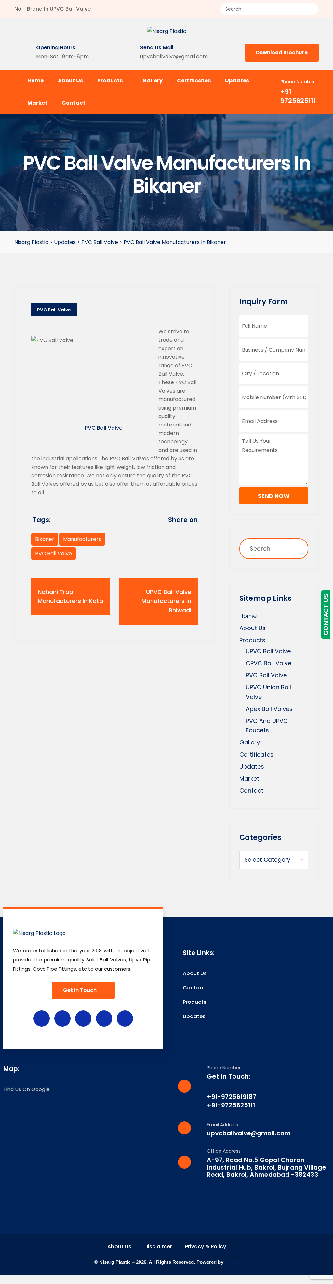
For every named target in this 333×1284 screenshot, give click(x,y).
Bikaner (44, 539)
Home (35, 80)
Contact (74, 103)
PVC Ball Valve (54, 310)
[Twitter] (62, 1018)
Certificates (194, 80)
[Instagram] (83, 1018)
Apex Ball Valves (269, 709)
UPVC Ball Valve (268, 651)
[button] (166, 1279)
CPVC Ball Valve (268, 663)
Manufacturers (82, 539)
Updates (237, 80)
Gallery (152, 80)
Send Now (274, 496)
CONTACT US (325, 614)
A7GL (232, 1262)
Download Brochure (282, 52)
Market (37, 103)
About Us (70, 80)
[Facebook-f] (41, 1018)
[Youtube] (104, 1018)
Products (110, 80)
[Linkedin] (125, 1018)
